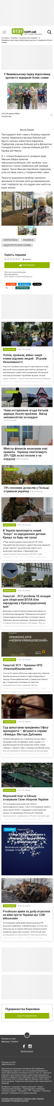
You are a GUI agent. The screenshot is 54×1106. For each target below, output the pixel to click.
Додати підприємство (27, 1016)
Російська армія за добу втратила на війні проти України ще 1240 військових (26, 915)
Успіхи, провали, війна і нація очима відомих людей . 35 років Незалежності (25, 358)
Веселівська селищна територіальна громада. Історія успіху (24, 848)
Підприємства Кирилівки (22, 1009)
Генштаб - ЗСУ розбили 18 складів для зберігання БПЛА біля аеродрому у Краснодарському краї (27, 601)
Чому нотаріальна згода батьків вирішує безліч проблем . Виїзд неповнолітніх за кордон (26, 414)
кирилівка (10, 240)
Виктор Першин (27, 130)
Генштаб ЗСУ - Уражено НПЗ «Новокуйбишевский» (22, 667)
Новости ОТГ (24, 829)
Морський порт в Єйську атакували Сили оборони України (25, 797)
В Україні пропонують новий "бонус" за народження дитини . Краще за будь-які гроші (25, 534)
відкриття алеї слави (17, 245)
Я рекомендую (28, 265)
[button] (50, 194)
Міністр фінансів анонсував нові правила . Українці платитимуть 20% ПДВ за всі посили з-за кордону (25, 454)
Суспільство (6, 116)
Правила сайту (30, 1099)
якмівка (28, 240)
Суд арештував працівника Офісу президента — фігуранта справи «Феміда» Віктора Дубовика (25, 731)
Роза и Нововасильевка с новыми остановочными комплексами (27, 838)
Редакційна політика (19, 1101)
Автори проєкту (27, 1051)
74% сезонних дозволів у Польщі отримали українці (26, 489)
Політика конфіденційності (12, 1099)
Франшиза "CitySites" (10, 1042)
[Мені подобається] (51, 115)
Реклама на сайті (8, 1039)
